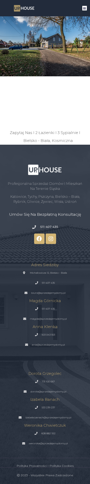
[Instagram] (51, 239)
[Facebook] (39, 239)
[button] (84, 8)
